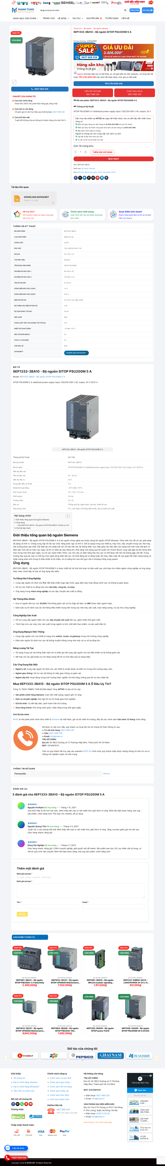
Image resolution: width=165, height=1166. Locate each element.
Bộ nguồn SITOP (96, 172)
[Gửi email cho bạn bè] (93, 178)
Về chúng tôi (19, 1078)
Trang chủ (78, 28)
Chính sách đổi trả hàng (61, 1086)
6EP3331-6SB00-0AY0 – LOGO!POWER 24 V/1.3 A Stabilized (135, 981)
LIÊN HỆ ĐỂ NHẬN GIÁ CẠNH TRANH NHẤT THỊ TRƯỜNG (125, 57)
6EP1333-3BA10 (83, 172)
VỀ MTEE (62, 18)
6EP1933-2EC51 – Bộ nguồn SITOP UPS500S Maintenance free (29, 1029)
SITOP (113, 172)
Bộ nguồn (87, 28)
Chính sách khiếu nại (59, 1091)
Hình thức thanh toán (59, 1099)
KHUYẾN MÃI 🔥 (94, 18)
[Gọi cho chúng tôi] (22, 1104)
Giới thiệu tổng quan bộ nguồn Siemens (32, 520)
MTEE (15, 719)
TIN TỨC (76, 18)
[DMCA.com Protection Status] (18, 1116)
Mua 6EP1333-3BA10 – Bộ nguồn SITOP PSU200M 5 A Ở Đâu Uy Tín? (43, 525)
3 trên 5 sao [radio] (28, 877)
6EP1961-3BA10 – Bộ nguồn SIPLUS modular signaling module (100, 981)
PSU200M (106, 172)
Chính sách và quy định (60, 1078)
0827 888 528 (59, 112)
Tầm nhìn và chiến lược (24, 1091)
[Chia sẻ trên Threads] (89, 178)
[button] (148, 10)
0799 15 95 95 (103, 1113)
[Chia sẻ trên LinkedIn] (102, 178)
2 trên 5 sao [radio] (21, 877)
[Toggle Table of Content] (66, 516)
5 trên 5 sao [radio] (46, 877)
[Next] (157, 1058)
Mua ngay (113, 159)
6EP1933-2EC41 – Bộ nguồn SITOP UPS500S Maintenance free (65, 981)
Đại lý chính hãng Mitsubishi (26, 1086)
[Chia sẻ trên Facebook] (76, 178)
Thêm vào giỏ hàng (102, 152)
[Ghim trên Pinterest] (98, 178)
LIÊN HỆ (125, 18)
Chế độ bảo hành (23, 528)
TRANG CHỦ (49, 18)
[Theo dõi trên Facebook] (13, 1104)
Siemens (55, 719)
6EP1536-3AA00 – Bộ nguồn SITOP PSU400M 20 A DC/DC (135, 1029)
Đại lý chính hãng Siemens (25, 1082)
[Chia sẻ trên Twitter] (84, 178)
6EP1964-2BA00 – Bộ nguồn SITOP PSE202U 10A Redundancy (65, 1029)
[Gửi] (125, 10)
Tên (19, 902)
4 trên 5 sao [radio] (36, 877)
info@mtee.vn (56, 736)
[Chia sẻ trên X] (80, 178)
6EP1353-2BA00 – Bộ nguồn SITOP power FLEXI (100, 1029)
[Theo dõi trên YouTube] (31, 1104)
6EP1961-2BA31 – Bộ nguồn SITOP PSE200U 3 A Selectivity (29, 981)
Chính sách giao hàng (60, 1082)
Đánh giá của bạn (24, 874)
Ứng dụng (20, 522)
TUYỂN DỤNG (111, 18)
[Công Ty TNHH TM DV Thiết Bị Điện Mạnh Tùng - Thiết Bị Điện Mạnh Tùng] (23, 10)
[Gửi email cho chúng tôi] (18, 1104)
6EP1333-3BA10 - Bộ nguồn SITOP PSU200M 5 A (42, 376)
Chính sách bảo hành (59, 1095)
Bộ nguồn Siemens (101, 28)
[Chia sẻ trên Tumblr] (106, 178)
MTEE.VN (87, 751)
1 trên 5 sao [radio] (17, 877)
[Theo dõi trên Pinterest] (26, 1104)
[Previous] (6, 1058)
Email (85, 902)
